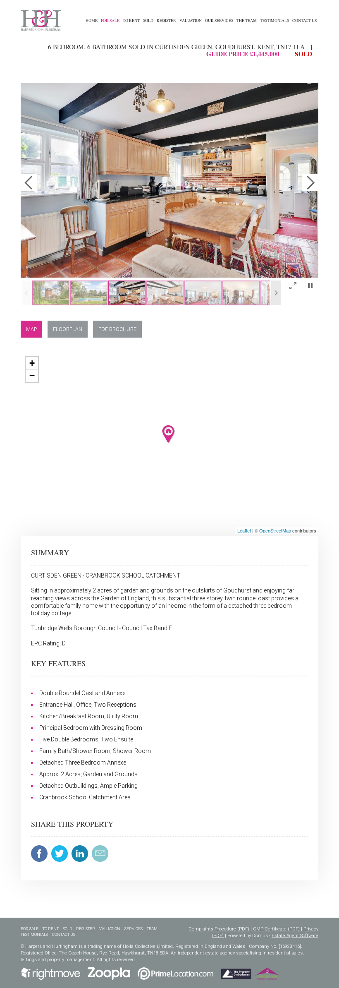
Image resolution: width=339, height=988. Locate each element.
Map (31, 329)
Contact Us (304, 20)
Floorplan (67, 329)
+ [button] (32, 363)
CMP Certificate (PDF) (276, 929)
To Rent (131, 20)
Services (133, 928)
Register (166, 20)
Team (152, 928)
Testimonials (274, 20)
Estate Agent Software (295, 935)
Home (92, 20)
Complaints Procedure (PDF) (219, 929)
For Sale (110, 20)
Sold (148, 20)
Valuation (190, 20)
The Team (246, 20)
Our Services (219, 20)
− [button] (32, 375)
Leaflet (244, 530)
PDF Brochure (117, 329)
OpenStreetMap (275, 530)
